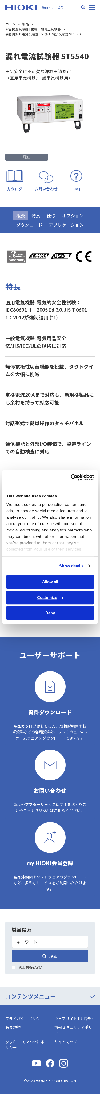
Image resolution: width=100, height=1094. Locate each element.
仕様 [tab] (51, 215)
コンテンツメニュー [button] (30, 996)
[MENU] (92, 7)
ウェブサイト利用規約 (73, 1018)
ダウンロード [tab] (29, 224)
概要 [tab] (20, 215)
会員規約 (13, 1027)
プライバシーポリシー (24, 1018)
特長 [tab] (35, 215)
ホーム (10, 24)
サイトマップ (65, 1042)
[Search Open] (83, 7)
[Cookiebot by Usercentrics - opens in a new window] (71, 477)
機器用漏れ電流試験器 (21, 34)
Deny (50, 613)
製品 (25, 24)
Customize (47, 597)
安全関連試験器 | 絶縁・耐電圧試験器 (33, 29)
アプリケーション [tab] (66, 224)
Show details (71, 566)
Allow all (50, 582)
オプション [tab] (73, 215)
